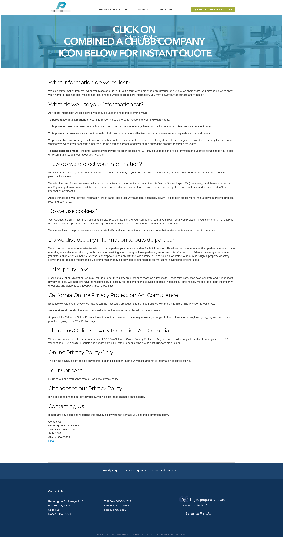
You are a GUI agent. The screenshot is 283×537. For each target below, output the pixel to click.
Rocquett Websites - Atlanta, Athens (173, 534)
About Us (143, 10)
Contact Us (165, 10)
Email (51, 441)
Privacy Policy (154, 534)
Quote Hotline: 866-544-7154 (213, 9)
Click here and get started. (163, 470)
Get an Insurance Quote (113, 10)
